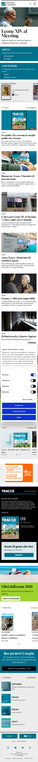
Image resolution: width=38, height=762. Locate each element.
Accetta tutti (19, 405)
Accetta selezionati (19, 411)
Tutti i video (30, 427)
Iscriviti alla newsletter (19, 668)
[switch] (33, 380)
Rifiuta (19, 417)
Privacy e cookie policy (17, 758)
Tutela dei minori (21, 741)
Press (13, 741)
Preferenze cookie (28, 758)
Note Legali (7, 758)
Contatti (10, 736)
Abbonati (19, 555)
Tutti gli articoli (31, 107)
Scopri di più (4, 512)
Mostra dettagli (27, 399)
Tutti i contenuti (31, 677)
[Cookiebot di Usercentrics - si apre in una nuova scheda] (28, 343)
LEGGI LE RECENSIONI (10, 598)
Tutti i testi (34, 607)
